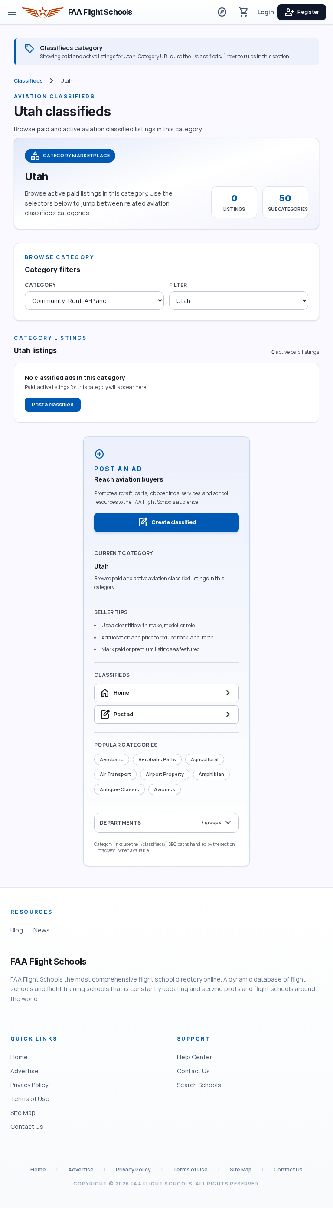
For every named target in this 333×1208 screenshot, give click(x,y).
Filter (178, 285)
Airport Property (165, 774)
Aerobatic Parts (157, 759)
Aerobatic (112, 759)
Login (266, 12)
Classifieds (28, 80)
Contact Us (26, 1126)
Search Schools (199, 1085)
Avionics (164, 789)
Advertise (24, 1071)
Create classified (166, 522)
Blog (16, 930)
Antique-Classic (119, 789)
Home (19, 1057)
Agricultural (205, 759)
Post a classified (53, 404)
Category (40, 285)
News (41, 930)
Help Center (194, 1057)
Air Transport (115, 774)
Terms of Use (29, 1099)
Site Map (23, 1112)
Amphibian (211, 774)
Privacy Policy (29, 1085)
